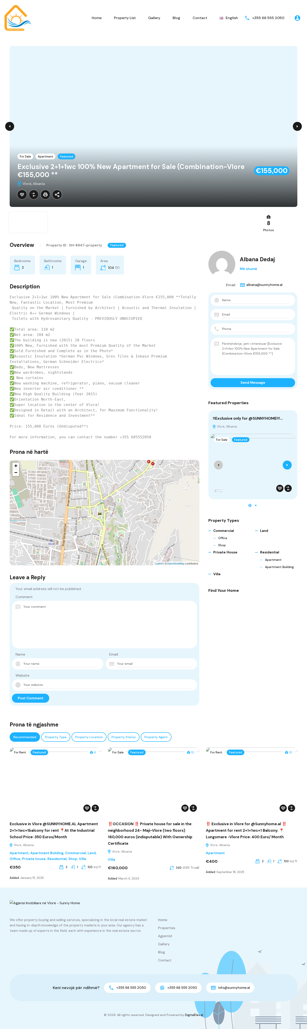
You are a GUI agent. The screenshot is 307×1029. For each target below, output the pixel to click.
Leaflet (159, 563)
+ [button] (15, 466)
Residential (269, 552)
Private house (225, 552)
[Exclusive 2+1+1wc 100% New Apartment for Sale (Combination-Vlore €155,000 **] (104, 506)
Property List (125, 17)
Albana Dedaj (257, 259)
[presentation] (218, 465)
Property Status (123, 737)
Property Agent (156, 737)
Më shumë (248, 269)
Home (97, 17)
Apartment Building (279, 567)
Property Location (89, 737)
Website (22, 675)
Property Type (56, 737)
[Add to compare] (33, 194)
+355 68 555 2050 (268, 17)
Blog (176, 17)
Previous (9, 126)
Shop (222, 545)
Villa (216, 574)
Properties (166, 928)
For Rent (20, 752)
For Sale (25, 156)
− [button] (15, 472)
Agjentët (165, 936)
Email (113, 654)
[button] (249, 505)
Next (297, 126)
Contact (200, 17)
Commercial (223, 531)
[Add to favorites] (22, 194)
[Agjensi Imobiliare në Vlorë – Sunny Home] (17, 17)
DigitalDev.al (194, 1015)
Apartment (45, 156)
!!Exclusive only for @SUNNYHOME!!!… (248, 418)
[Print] (45, 194)
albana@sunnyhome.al (264, 285)
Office (222, 538)
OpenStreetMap (176, 563)
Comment (24, 597)
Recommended (24, 737)
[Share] (57, 194)
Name (20, 654)
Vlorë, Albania (226, 426)
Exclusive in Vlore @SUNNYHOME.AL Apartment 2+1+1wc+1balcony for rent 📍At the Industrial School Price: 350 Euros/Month (54, 830)
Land (264, 531)
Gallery (154, 17)
